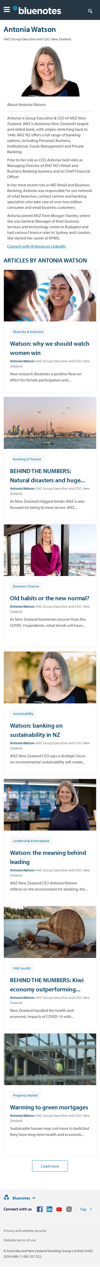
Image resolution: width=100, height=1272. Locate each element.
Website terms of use (20, 1240)
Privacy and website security (25, 1230)
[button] (7, 10)
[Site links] (33, 1198)
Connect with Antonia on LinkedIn (36, 246)
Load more (50, 1166)
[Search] (90, 11)
